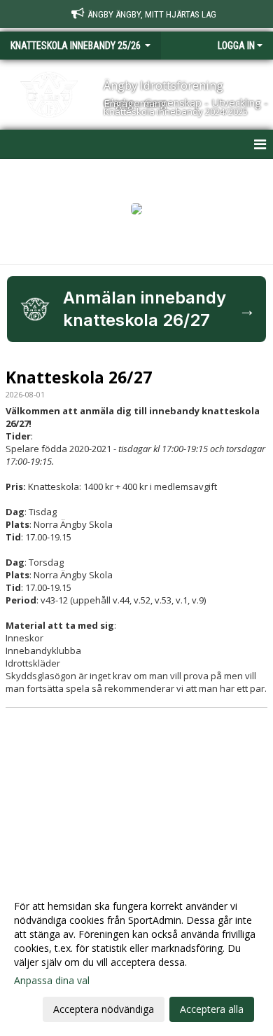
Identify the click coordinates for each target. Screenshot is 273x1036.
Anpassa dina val (52, 980)
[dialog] (136, 957)
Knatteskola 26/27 (79, 377)
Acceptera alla (212, 1009)
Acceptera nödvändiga (103, 1009)
